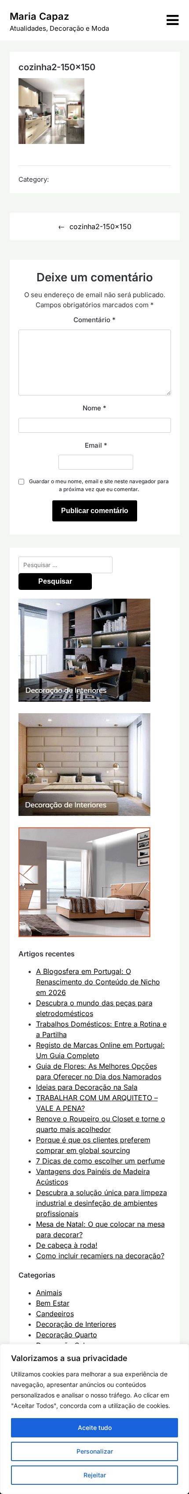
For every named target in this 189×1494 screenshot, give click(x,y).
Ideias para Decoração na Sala (87, 1087)
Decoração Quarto (66, 1334)
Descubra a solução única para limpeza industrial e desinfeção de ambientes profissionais (101, 1203)
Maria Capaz (39, 16)
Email (96, 445)
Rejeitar (95, 1475)
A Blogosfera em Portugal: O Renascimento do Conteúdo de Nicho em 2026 (98, 982)
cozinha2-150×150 (100, 226)
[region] (94, 1419)
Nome (94, 408)
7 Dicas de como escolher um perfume (100, 1160)
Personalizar (94, 1451)
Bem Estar (52, 1303)
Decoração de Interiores (76, 1324)
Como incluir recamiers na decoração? (100, 1255)
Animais (49, 1292)
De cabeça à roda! (67, 1245)
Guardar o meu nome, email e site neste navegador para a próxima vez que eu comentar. (99, 485)
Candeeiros (55, 1313)
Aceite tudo (95, 1427)
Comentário (94, 320)
